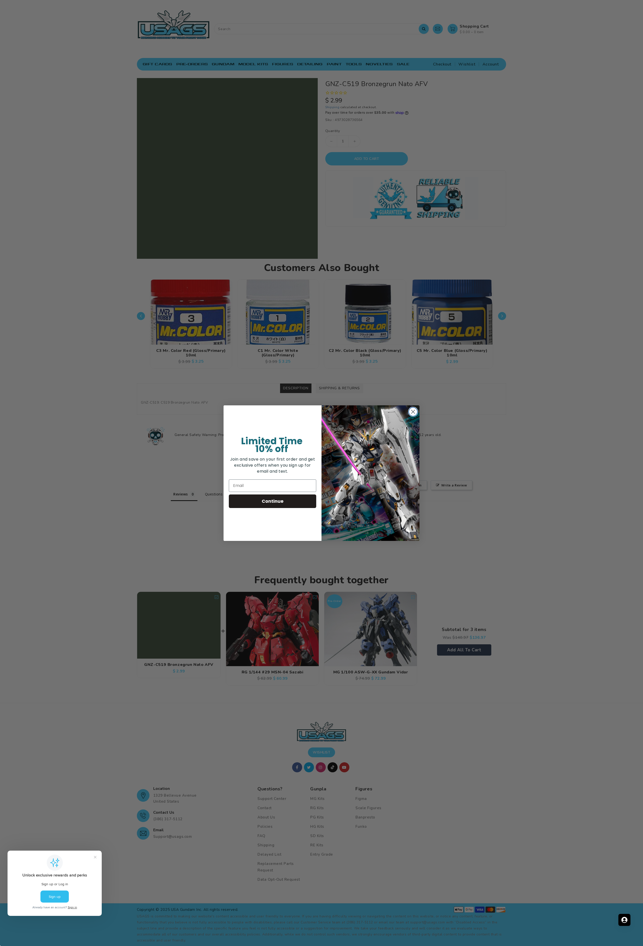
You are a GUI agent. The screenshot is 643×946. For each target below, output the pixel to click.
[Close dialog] (413, 411)
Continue (273, 501)
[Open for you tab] (624, 920)
